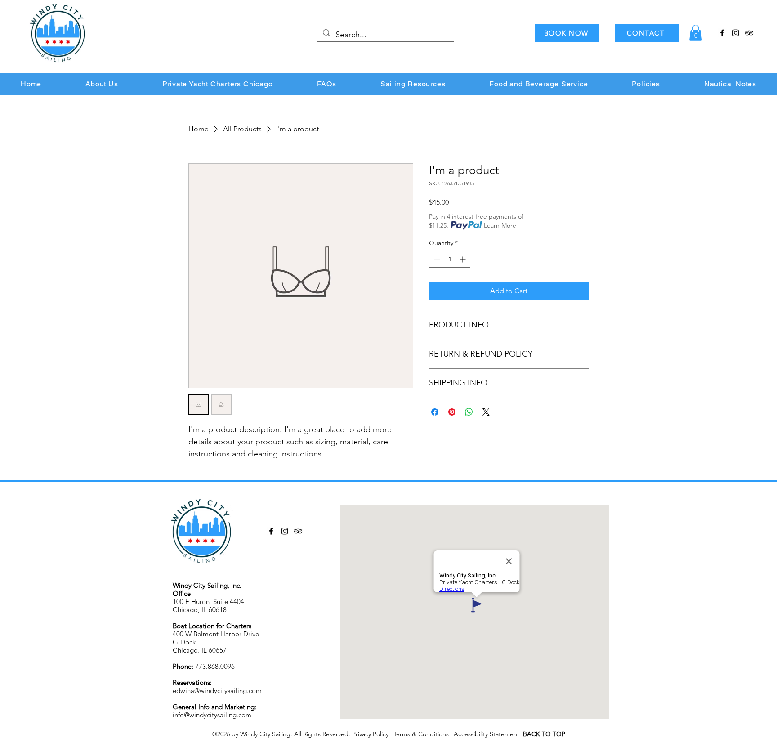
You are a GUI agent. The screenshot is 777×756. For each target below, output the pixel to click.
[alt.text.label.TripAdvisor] (749, 32)
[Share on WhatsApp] (469, 412)
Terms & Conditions (421, 734)
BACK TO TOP (544, 734)
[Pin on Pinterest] (452, 412)
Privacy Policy (370, 734)
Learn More (500, 225)
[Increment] (463, 259)
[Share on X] (486, 412)
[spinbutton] (450, 259)
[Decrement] (436, 259)
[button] (695, 33)
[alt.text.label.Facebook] (722, 32)
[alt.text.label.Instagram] (735, 32)
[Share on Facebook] (434, 412)
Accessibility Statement (488, 734)
